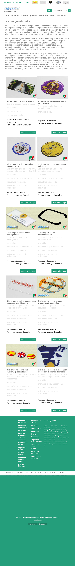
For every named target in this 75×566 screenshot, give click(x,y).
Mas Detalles (38, 520)
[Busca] (69, 10)
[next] (70, 16)
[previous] (68, 16)
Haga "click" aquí (28, 132)
